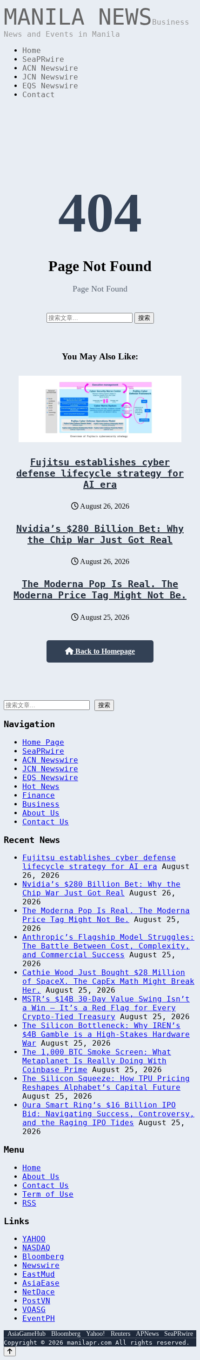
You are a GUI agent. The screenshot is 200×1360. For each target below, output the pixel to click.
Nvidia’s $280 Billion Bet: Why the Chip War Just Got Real (100, 534)
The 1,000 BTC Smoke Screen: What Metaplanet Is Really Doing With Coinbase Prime (96, 1061)
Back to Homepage (104, 651)
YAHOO (34, 1238)
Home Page (43, 742)
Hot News (41, 786)
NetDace (38, 1291)
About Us (41, 813)
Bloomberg (43, 1256)
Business (41, 804)
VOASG (34, 1309)
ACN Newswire (50, 68)
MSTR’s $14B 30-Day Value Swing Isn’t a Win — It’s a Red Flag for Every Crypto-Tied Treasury (106, 1008)
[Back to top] (10, 1351)
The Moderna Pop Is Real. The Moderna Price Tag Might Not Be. (100, 589)
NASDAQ (36, 1247)
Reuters (120, 1333)
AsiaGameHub (26, 1333)
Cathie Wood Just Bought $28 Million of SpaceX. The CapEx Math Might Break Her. (108, 981)
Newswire (41, 1265)
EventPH (38, 1318)
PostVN (36, 1300)
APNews (147, 1333)
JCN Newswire (50, 77)
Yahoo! (95, 1333)
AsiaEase (41, 1283)
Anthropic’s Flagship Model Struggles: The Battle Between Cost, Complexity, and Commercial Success (108, 946)
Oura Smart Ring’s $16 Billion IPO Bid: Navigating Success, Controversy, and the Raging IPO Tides (108, 1114)
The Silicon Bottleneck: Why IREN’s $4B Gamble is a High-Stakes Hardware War (106, 1034)
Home (31, 50)
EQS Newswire (50, 85)
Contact (38, 94)
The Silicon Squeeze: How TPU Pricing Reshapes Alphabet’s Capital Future (106, 1083)
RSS (29, 1203)
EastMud (38, 1274)
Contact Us (45, 821)
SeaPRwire (43, 59)
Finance (38, 795)
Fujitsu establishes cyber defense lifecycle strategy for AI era (100, 473)
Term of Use (47, 1194)
